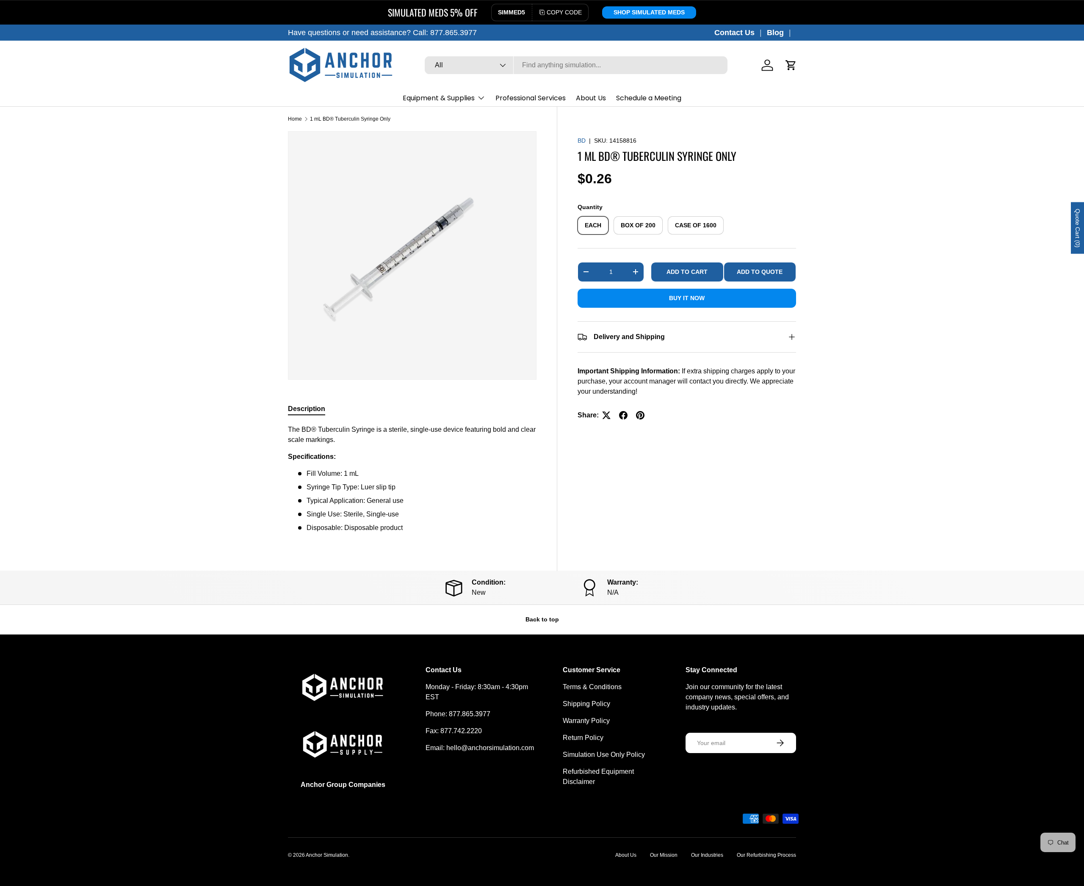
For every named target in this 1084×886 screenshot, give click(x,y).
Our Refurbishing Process (766, 855)
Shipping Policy (586, 703)
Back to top (542, 619)
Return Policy (583, 737)
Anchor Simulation (327, 855)
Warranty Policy (586, 720)
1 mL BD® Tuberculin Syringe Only (350, 119)
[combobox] (576, 65)
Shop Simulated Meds (649, 12)
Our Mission (664, 855)
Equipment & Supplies (439, 98)
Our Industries (707, 855)
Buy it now (687, 298)
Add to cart (687, 271)
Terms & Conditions (592, 686)
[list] (412, 255)
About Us (591, 98)
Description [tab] (306, 408)
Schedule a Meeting (648, 98)
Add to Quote (760, 271)
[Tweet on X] (606, 415)
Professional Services (530, 98)
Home (295, 119)
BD (582, 140)
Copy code (564, 12)
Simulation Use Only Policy (604, 754)
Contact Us (734, 32)
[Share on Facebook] (623, 415)
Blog (775, 32)
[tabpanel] (412, 479)
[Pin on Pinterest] (640, 415)
